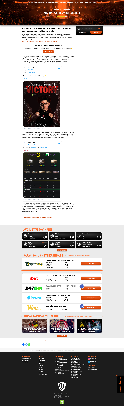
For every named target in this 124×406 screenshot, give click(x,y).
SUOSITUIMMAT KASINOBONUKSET (75, 359)
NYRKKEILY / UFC (43, 375)
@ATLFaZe (30, 69)
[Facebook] (23, 344)
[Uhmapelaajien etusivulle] (21, 3)
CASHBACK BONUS (75, 370)
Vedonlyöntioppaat (39, 3)
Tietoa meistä (91, 368)
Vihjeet (31, 3)
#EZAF (25, 79)
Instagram (93, 359)
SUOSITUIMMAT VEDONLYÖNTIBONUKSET (61, 359)
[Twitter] (26, 344)
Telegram (93, 362)
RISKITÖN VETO (58, 367)
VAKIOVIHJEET (25, 360)
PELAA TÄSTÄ (48, 51)
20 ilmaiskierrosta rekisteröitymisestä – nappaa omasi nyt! (37, 217)
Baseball (41, 367)
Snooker (41, 371)
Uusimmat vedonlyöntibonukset (61, 362)
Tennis (40, 364)
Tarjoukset (70, 3)
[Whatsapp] (29, 344)
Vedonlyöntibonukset (52, 3)
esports (77, 3)
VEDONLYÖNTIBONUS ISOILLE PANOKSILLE (62, 371)
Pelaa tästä (91, 263)
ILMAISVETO (58, 369)
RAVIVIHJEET (25, 362)
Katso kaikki (63, 250)
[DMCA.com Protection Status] (62, 402)
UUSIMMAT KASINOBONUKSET (75, 362)
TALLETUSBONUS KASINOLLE (78, 364)
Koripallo (41, 362)
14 (30, 199)
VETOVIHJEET (26, 356)
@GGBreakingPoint (32, 144)
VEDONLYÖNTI (59, 356)
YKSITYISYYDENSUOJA (93, 370)
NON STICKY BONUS (76, 368)
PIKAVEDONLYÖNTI (59, 374)
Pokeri (82, 3)
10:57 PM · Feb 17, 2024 (37, 129)
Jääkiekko (41, 358)
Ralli (40, 373)
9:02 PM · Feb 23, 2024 (38, 199)
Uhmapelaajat (25, 350)
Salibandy (41, 369)
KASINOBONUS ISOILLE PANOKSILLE (76, 375)
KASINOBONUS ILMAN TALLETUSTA (76, 372)
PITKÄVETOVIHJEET (27, 358)
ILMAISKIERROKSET (76, 366)
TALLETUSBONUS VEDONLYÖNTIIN (59, 365)
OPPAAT (41, 356)
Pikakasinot (74, 377)
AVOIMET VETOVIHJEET (37, 229)
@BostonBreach (43, 147)
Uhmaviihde (88, 3)
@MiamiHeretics (30, 72)
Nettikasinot (62, 3)
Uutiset (94, 3)
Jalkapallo (42, 360)
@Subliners (34, 147)
